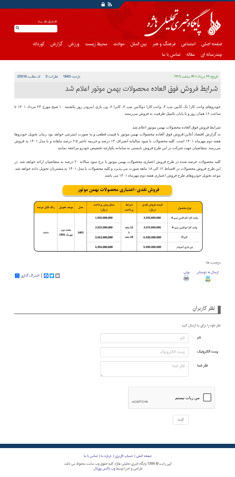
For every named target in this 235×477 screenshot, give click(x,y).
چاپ (186, 272)
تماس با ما (171, 54)
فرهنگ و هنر (163, 44)
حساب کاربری (124, 456)
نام (199, 337)
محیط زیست (96, 44)
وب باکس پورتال (104, 468)
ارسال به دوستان (208, 272)
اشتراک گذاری (30, 275)
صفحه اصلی (211, 44)
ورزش (73, 44)
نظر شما (202, 365)
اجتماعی (188, 44)
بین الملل (138, 44)
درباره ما (106, 456)
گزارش (56, 44)
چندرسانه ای (211, 54)
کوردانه (38, 44)
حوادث (119, 44)
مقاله (190, 54)
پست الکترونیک (207, 351)
